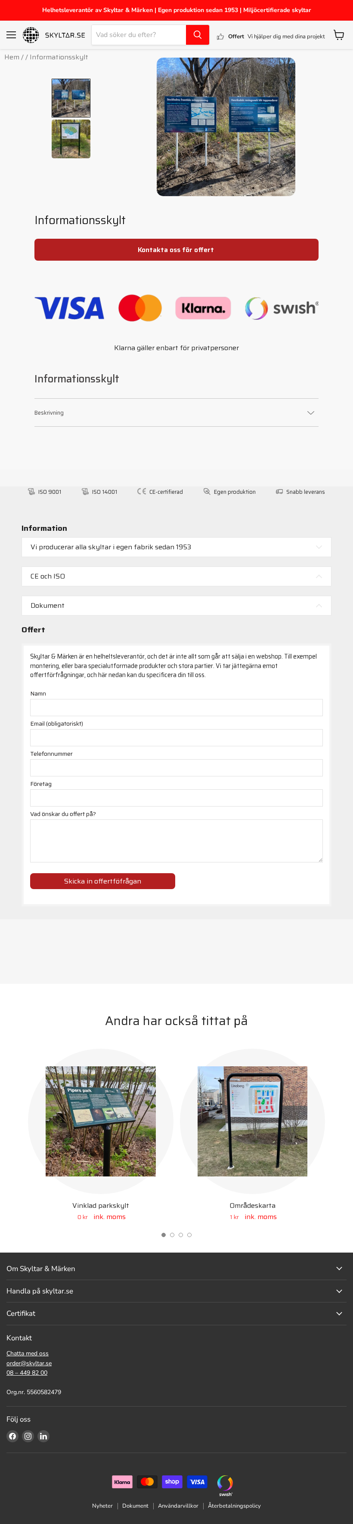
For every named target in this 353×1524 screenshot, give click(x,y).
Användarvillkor (178, 1506)
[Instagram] (28, 1436)
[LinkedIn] (43, 1436)
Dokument (135, 1506)
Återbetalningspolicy (234, 1506)
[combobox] (139, 35)
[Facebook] (12, 1436)
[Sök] (197, 35)
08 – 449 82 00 (26, 1373)
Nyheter (102, 1506)
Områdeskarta (252, 1205)
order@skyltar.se (29, 1363)
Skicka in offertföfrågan (102, 881)
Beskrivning (49, 412)
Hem (11, 57)
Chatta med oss (27, 1353)
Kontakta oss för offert (177, 249)
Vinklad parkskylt (100, 1205)
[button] (163, 1235)
